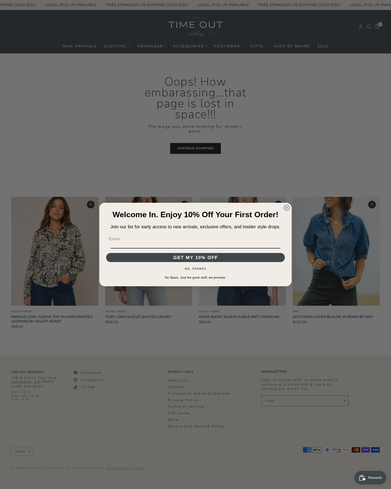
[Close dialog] (286, 207)
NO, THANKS (195, 268)
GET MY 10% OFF (195, 257)
